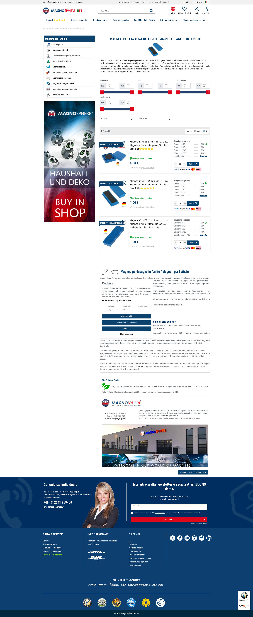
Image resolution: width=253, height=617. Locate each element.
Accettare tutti (126, 316)
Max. (128, 84)
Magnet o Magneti (136, 548)
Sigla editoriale (125, 300)
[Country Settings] (207, 2)
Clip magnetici (58, 45)
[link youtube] (187, 538)
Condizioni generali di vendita (140, 558)
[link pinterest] (201, 538)
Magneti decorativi (59, 67)
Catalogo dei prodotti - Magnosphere (193, 472)
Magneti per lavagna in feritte (63, 83)
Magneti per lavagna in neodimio (65, 89)
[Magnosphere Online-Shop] (62, 10)
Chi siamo (133, 544)
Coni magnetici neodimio (62, 50)
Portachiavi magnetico (61, 95)
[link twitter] (172, 538)
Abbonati (168, 519)
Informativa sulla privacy (138, 562)
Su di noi (187, 2)
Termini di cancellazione (52, 551)
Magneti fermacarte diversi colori (65, 72)
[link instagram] (194, 538)
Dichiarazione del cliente (52, 548)
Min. (109, 84)
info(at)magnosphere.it (170, 416)
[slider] (102, 92)
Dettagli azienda (135, 565)
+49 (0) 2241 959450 (75, 2)
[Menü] (248, 592)
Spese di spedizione (147, 168)
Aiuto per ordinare (50, 544)
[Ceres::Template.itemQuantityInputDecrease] (175, 164)
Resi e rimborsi (93, 544)
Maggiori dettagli (126, 334)
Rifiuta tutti (126, 329)
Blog (130, 541)
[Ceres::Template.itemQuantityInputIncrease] (185, 164)
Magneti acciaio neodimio (62, 78)
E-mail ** (136, 505)
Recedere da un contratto (52, 555)
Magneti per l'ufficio (55, 29)
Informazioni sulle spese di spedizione (102, 541)
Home (44, 29)
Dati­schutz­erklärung (110, 300)
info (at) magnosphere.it (144, 366)
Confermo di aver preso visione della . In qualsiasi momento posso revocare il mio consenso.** (167, 513)
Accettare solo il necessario (127, 322)
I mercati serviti (135, 551)
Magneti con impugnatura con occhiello (67, 56)
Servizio (197, 2)
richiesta (203, 156)
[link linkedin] (208, 538)
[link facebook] (180, 538)
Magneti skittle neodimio (62, 61)
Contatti (46, 541)
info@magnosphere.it (55, 2)
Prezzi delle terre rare (137, 555)
